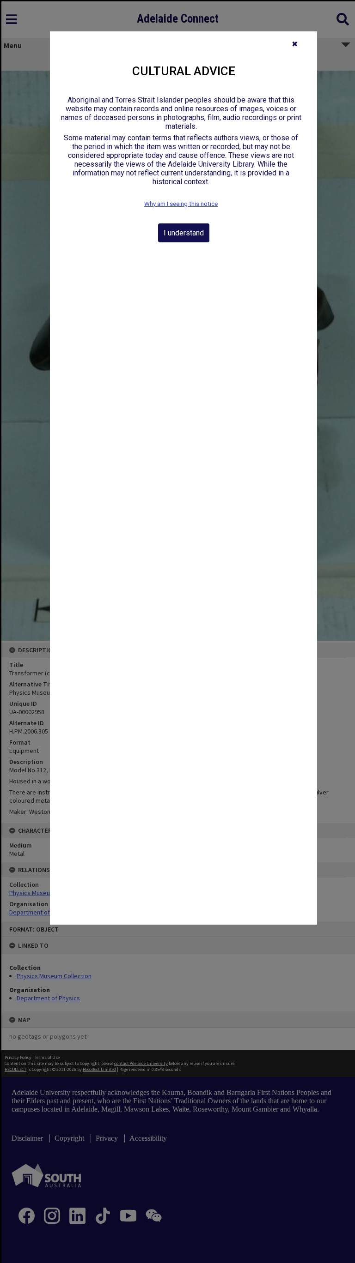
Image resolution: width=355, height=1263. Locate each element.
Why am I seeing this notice (181, 203)
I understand (184, 233)
